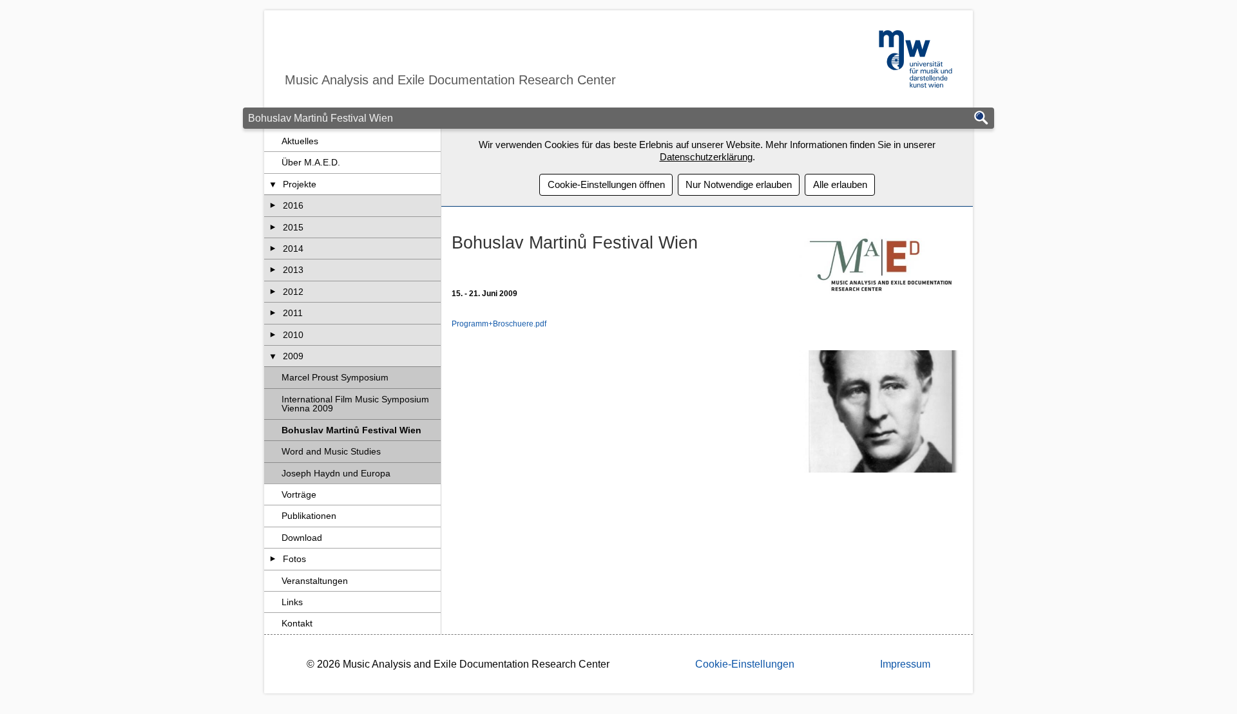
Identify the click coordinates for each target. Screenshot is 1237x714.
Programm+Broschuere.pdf (499, 323)
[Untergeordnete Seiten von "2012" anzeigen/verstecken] (273, 291)
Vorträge (299, 494)
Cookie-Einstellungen (744, 664)
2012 (293, 292)
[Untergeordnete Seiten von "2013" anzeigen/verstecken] (273, 269)
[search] (981, 119)
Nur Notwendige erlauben (739, 184)
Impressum (905, 664)
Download (302, 537)
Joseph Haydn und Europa (336, 473)
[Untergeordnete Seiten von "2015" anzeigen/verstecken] (273, 227)
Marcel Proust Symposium (335, 377)
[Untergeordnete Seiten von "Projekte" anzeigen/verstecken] (273, 184)
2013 (293, 270)
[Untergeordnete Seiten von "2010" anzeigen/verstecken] (273, 334)
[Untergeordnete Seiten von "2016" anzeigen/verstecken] (273, 205)
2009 (293, 356)
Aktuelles (300, 141)
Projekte (299, 184)
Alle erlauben (840, 184)
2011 (293, 313)
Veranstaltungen (315, 581)
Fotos (294, 559)
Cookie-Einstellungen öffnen (606, 184)
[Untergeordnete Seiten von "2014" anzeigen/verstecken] (273, 248)
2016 (293, 205)
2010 (293, 335)
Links (292, 602)
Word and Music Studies (331, 451)
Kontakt (297, 623)
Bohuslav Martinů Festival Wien (351, 430)
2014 (293, 248)
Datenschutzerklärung (706, 156)
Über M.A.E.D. (311, 162)
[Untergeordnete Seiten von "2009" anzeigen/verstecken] (273, 356)
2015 (293, 227)
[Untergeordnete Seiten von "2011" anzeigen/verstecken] (273, 313)
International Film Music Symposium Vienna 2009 (355, 403)
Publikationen (309, 516)
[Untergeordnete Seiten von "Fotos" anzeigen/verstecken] (273, 559)
